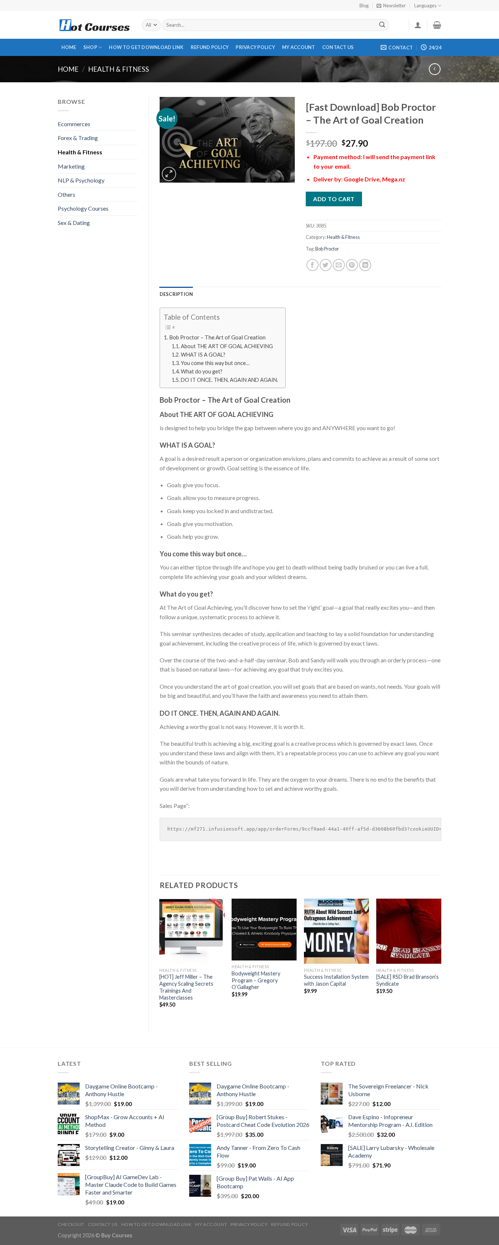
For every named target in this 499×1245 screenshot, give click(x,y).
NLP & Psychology (81, 180)
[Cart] (437, 25)
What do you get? (201, 371)
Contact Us (338, 47)
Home (68, 47)
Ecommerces (74, 123)
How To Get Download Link (146, 47)
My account (298, 47)
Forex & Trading (78, 137)
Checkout (71, 1224)
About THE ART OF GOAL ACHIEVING (227, 346)
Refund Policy (210, 47)
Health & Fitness (118, 69)
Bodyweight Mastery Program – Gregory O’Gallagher (256, 980)
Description (176, 294)
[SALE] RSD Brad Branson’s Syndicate (407, 980)
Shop (90, 47)
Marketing (71, 166)
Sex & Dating (74, 222)
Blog (364, 5)
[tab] (176, 294)
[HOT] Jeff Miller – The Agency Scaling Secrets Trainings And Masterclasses (186, 987)
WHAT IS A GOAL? (203, 354)
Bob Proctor (327, 249)
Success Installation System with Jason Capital (336, 980)
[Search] (382, 25)
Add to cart (333, 198)
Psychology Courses (83, 208)
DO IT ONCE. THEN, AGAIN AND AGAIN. (229, 380)
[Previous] (160, 959)
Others (66, 194)
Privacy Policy (255, 47)
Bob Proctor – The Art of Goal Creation (217, 337)
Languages (425, 5)
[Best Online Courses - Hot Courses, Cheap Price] (94, 25)
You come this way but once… (215, 363)
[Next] (440, 959)
